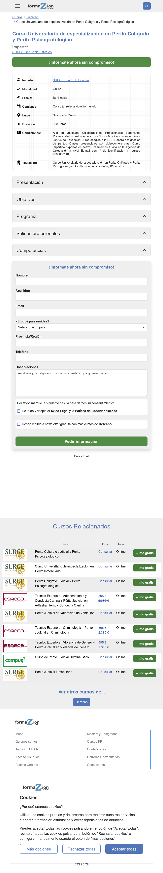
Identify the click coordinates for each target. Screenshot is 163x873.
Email (20, 306)
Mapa (19, 733)
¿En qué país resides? (32, 321)
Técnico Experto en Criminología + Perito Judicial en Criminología (64, 630)
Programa (26, 216)
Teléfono (22, 352)
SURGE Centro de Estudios (32, 52)
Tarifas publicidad (28, 749)
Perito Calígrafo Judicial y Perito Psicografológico (57, 554)
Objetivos (25, 199)
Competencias (31, 250)
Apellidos (23, 290)
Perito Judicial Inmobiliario (53, 671)
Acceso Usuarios (28, 757)
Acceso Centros (27, 764)
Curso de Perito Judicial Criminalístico (62, 657)
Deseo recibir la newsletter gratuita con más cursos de (67, 424)
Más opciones (38, 849)
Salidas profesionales (38, 233)
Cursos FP (94, 741)
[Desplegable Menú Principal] (17, 6)
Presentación (29, 182)
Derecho (82, 702)
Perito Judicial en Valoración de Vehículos (64, 612)
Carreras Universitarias (103, 757)
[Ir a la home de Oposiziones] (41, 6)
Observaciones (27, 367)
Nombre (22, 275)
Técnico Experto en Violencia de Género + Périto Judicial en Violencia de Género (65, 644)
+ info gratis (145, 553)
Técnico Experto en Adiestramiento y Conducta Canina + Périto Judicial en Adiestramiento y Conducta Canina (61, 600)
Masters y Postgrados (102, 733)
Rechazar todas (81, 849)
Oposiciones (96, 764)
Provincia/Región (29, 336)
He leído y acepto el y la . (70, 411)
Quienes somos (27, 741)
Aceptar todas (124, 849)
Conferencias (96, 749)
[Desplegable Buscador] (147, 6)
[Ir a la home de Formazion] (81, 722)
